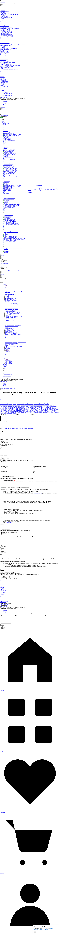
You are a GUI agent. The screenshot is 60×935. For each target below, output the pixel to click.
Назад (7, 285)
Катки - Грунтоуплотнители (25, 404)
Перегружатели (23, 407)
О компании (7, 351)
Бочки (47, 412)
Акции (1, 582)
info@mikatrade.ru (4, 97)
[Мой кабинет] (1, 269)
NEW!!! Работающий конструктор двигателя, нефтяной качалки (35, 408)
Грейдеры (10, 404)
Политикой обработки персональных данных (44, 929)
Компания (2, 584)
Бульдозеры (44, 403)
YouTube (4, 103)
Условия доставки (4, 599)
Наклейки (10, 413)
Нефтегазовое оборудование (43, 406)
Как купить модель (4, 596)
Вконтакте (5, 101)
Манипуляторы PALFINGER (23, 405)
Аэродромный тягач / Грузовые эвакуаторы (33, 403)
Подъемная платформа (18, 408)
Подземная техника (10, 408)
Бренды (2, 581)
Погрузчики (29, 407)
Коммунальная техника (35, 404)
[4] (30, 419)
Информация (3, 590)
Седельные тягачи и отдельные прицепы (21, 409)
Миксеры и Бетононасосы (9, 406)
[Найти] (1, 5)
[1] (30, 416)
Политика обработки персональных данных (9, 617)
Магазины (2, 592)
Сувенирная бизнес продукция (30, 412)
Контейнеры (6, 405)
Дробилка (18, 404)
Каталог (6, 286)
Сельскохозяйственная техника (35, 409)
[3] (30, 418)
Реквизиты (2, 595)
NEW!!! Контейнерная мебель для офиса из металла (14, 412)
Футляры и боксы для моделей (37, 410)
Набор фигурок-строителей (32, 406)
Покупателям (7, 360)
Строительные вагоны (49, 409)
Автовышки (11, 403)
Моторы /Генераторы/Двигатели (20, 406)
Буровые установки (51, 403)
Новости (2, 587)
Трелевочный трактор (7, 410)
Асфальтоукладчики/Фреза (19, 403)
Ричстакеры (5, 409)
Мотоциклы (14, 413)
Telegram (4, 102)
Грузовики (14, 404)
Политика (2, 594)
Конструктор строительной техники (34, 411)
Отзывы (2, 588)
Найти (2, 625)
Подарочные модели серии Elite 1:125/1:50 (39, 407)
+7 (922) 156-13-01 (4, 86)
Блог (1, 593)
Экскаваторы (14, 411)
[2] (30, 417)
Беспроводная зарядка (41, 412)
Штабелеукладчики (8, 411)
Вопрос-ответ (3, 602)
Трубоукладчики (15, 410)
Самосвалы (10, 409)
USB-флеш (44, 411)
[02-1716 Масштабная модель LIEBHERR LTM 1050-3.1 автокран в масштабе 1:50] (17, 428)
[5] (30, 420)
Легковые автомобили (13, 405)
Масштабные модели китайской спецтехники (38, 405)
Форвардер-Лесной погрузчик (25, 410)
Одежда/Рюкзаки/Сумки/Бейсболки (13, 407)
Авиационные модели (4, 403)
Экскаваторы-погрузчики (22, 411)
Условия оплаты (3, 598)
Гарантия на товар (4, 601)
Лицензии (2, 589)
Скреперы (43, 409)
